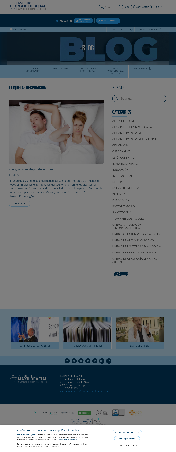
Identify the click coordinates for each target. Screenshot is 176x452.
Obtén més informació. (67, 439)
